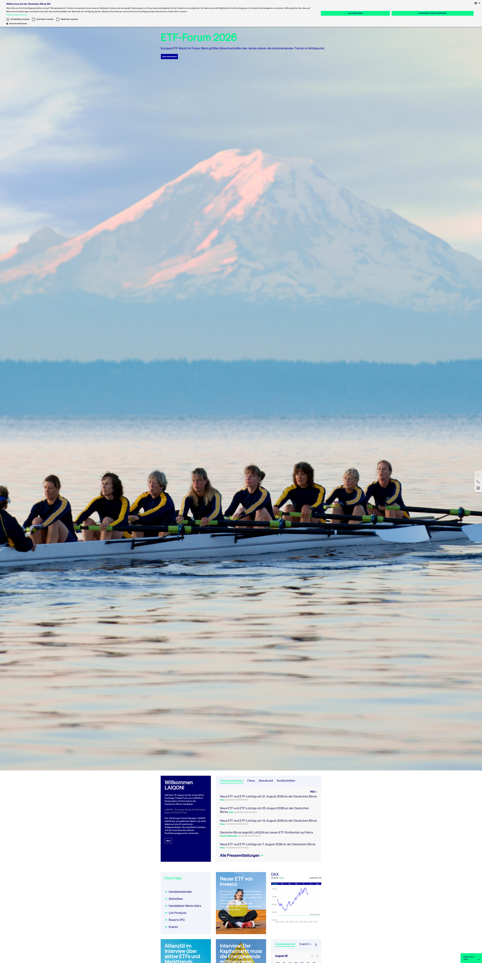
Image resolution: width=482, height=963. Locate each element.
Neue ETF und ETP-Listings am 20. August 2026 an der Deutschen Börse (264, 810)
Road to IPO (177, 920)
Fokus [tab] (251, 780)
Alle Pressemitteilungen (240, 855)
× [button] (479, 3)
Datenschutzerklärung (16, 14)
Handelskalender (180, 892)
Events (173, 927)
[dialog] (241, 13)
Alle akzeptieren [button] (355, 13)
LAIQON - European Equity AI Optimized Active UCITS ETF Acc (185, 811)
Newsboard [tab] (266, 780)
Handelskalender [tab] (285, 944)
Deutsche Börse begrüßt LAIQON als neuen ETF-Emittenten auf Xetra (266, 832)
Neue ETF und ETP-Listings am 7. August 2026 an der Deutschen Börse (267, 844)
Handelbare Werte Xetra (185, 906)
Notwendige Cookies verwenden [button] (432, 13)
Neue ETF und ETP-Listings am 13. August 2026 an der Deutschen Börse (268, 821)
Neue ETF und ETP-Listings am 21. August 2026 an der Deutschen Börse (268, 796)
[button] (158, 23)
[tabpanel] (268, 824)
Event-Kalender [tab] (309, 944)
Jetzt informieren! (169, 56)
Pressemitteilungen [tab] (231, 780)
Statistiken (176, 899)
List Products (177, 913)
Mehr (168, 841)
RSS (312, 791)
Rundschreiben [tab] (286, 780)
